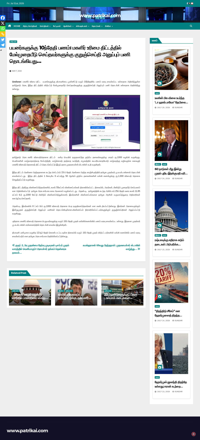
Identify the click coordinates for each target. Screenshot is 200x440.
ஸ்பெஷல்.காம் (82, 26)
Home (17, 26)
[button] (191, 26)
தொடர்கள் (96, 26)
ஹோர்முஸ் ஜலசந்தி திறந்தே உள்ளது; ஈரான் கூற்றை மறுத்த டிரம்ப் (171, 386)
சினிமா (108, 26)
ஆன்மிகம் (67, 26)
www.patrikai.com (100, 15)
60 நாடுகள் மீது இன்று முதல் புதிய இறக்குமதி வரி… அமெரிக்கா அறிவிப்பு (171, 173)
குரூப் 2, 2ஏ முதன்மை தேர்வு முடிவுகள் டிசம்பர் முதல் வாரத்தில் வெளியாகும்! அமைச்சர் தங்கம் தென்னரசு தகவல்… (40, 249)
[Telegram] (2, 45)
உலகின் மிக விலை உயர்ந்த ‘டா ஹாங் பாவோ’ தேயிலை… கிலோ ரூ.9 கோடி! (171, 102)
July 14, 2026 (163, 321)
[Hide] (1, 50)
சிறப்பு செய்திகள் (30, 26)
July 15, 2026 (163, 250)
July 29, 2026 (163, 108)
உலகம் (157, 93)
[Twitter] (2, 39)
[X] (2, 23)
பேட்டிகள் (57, 26)
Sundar (179, 108)
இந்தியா (61, 291)
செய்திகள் (44, 26)
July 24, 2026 (163, 179)
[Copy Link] (2, 34)
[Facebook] (2, 18)
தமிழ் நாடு (13, 41)
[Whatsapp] (2, 28)
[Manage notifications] (193, 434)
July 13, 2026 (163, 392)
